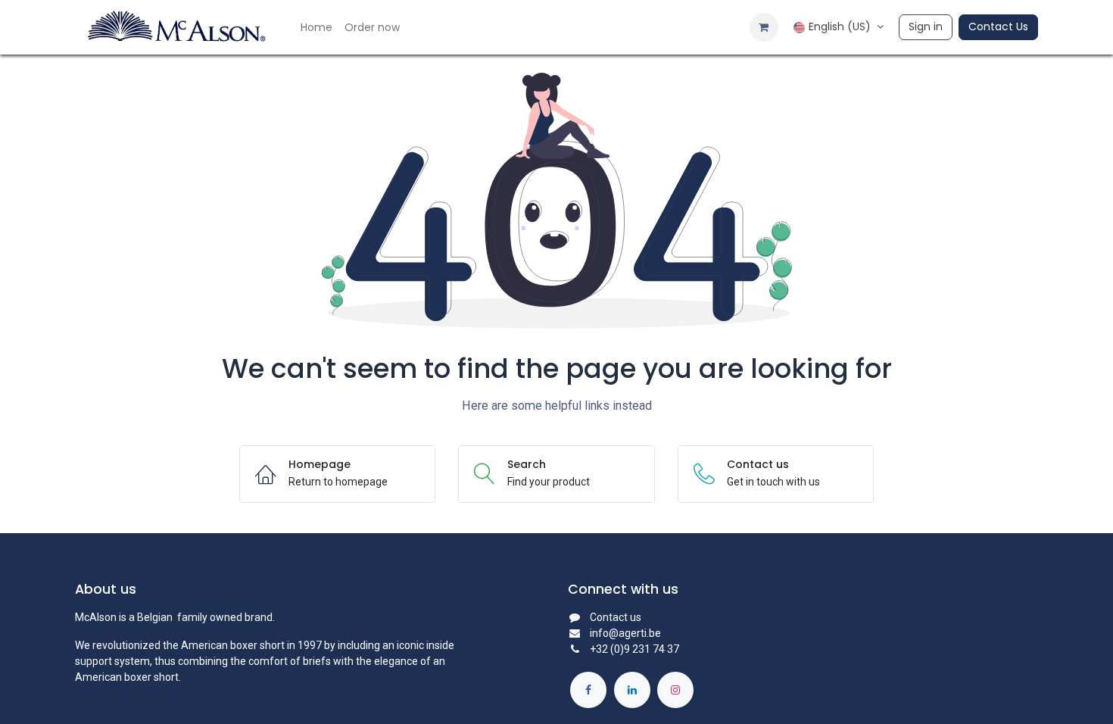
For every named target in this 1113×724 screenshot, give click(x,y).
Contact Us (998, 26)
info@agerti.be (625, 633)
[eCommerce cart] (764, 27)
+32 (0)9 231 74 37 (634, 649)
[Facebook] (588, 690)
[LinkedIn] (632, 690)
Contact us (615, 617)
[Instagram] (675, 690)
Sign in (926, 26)
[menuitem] (316, 28)
